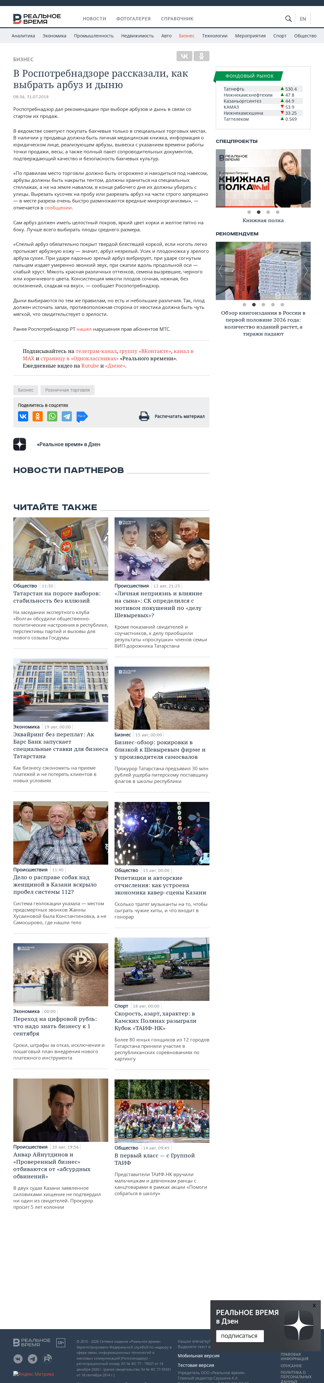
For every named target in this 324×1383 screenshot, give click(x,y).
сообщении (58, 207)
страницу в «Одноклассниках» (79, 358)
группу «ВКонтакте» (145, 351)
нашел (84, 329)
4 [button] (277, 212)
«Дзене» (115, 365)
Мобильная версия (199, 1356)
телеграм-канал (96, 351)
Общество (305, 36)
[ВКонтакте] (184, 56)
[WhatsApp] (52, 416)
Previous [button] (220, 178)
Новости (94, 19)
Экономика (54, 36)
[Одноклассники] (201, 56)
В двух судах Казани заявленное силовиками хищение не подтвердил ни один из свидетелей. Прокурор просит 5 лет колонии (57, 1180)
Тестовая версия (196, 1365)
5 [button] (282, 305)
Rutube (90, 365)
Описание (291, 1366)
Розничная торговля (67, 390)
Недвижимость (137, 36)
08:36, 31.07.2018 (31, 96)
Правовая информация (294, 1356)
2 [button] (258, 212)
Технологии (214, 36)
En (303, 19)
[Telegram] (67, 416)
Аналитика (23, 36)
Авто (166, 36)
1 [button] (249, 212)
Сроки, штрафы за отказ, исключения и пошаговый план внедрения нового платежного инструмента (59, 1038)
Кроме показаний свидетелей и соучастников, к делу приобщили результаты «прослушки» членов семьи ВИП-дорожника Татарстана (161, 619)
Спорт (280, 36)
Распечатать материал (180, 416)
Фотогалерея (133, 19)
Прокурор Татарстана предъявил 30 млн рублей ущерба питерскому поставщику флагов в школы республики (162, 761)
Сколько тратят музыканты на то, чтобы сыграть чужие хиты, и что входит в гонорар (161, 897)
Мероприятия (250, 36)
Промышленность (94, 36)
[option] (263, 178)
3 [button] (268, 212)
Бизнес (187, 36)
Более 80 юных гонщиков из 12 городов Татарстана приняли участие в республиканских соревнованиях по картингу (162, 1036)
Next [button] (306, 178)
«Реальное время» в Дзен (68, 444)
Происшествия (31, 869)
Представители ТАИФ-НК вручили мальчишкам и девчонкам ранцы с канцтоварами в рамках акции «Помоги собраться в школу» (161, 1174)
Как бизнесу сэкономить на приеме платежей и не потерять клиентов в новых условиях (60, 757)
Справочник (177, 19)
